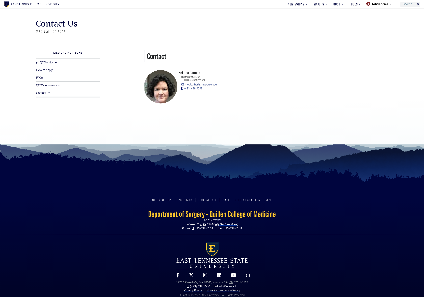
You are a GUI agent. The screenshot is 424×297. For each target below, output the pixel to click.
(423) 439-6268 (193, 88)
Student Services (247, 200)
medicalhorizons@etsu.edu (201, 84)
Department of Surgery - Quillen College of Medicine (212, 213)
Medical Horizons (68, 52)
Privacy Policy (193, 290)
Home (48, 62)
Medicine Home (162, 200)
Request (207, 200)
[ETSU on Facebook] (176, 276)
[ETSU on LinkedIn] (218, 276)
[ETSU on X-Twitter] (190, 276)
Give (269, 200)
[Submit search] (418, 4)
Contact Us (43, 93)
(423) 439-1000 (200, 286)
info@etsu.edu (228, 286)
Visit (226, 200)
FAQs (39, 78)
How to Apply (44, 70)
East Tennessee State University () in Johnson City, (212, 256)
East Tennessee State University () (32, 4)
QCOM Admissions (47, 85)
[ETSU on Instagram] (204, 276)
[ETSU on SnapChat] (247, 276)
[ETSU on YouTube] (232, 276)
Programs (186, 200)
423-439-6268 (204, 228)
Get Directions (228, 224)
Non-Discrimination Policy (223, 290)
